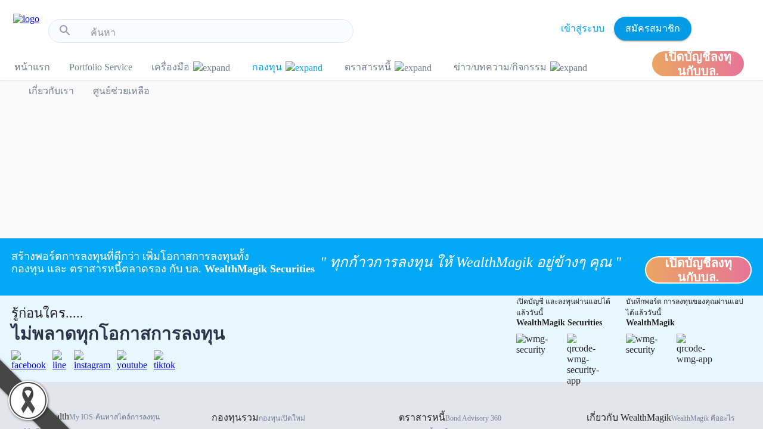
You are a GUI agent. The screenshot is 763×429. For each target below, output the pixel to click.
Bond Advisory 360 (473, 418)
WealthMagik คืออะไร (702, 418)
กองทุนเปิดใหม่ (282, 418)
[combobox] (217, 33)
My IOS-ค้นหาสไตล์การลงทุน (114, 417)
